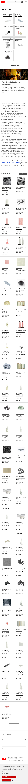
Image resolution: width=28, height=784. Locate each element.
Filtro (23, 173)
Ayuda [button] (4, 748)
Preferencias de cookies (13, 758)
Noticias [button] (5, 739)
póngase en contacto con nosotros (11, 162)
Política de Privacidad (18, 757)
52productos (15, 65)
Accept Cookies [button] (6, 780)
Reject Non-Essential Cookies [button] (9, 776)
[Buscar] (22, 2)
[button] (17, 780)
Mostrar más (14, 724)
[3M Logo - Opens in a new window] (3, 2)
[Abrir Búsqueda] (26, 2)
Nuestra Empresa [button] (8, 734)
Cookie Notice (5, 773)
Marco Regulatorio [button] (9, 744)
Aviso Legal (10, 757)
